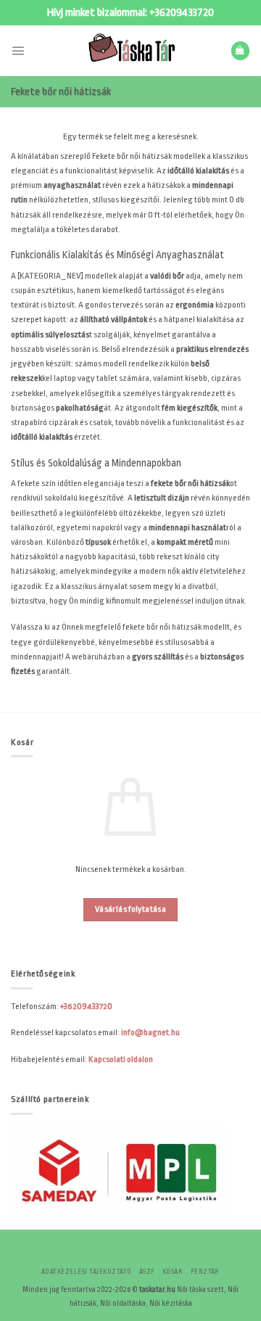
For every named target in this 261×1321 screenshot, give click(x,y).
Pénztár (205, 1271)
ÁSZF (147, 1271)
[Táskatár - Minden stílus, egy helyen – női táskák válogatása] (130, 50)
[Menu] (18, 50)
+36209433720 (181, 13)
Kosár (172, 1271)
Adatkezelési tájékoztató (86, 1271)
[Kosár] (240, 50)
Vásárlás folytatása (130, 909)
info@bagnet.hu (150, 1032)
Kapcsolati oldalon (120, 1059)
